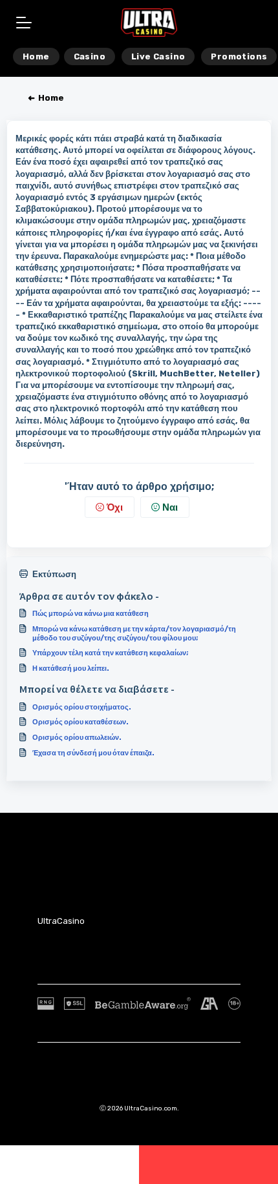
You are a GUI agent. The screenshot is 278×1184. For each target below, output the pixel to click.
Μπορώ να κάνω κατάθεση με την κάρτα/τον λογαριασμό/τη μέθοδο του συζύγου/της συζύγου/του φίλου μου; (134, 633)
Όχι (115, 507)
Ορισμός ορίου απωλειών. (77, 737)
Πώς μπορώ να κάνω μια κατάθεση (90, 613)
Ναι (170, 507)
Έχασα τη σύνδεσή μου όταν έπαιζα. (93, 752)
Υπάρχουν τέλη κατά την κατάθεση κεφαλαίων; (110, 652)
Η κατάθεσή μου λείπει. (70, 668)
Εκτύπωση (54, 574)
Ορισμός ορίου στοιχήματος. (81, 706)
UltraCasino (61, 921)
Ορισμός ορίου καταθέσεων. (80, 721)
